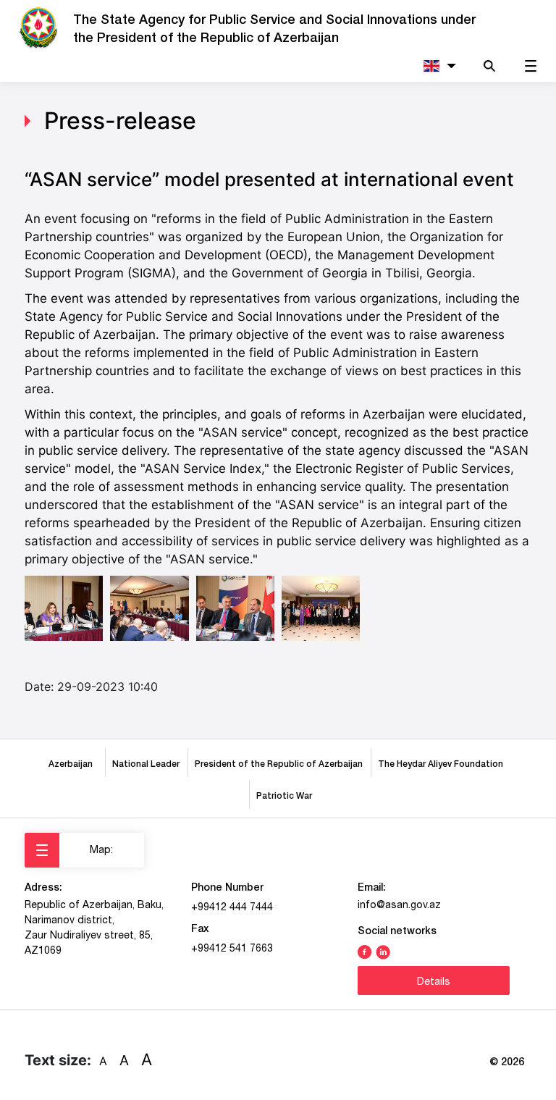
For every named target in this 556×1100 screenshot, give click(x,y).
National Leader (146, 763)
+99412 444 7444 (232, 906)
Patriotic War (284, 795)
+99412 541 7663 (232, 948)
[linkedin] (383, 951)
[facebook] (365, 951)
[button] (438, 65)
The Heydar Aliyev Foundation (442, 763)
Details (433, 981)
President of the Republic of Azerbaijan (279, 763)
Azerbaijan (73, 763)
